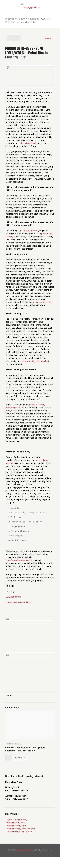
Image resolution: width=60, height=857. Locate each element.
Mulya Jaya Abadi (28, 143)
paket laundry (30, 230)
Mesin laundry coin (16, 822)
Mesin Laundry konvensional (21, 828)
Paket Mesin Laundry (17, 819)
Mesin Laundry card (16, 825)
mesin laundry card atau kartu (36, 361)
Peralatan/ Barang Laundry (19, 831)
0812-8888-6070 (13, 596)
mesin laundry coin (42, 301)
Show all (49, 38)
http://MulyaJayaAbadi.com (18, 560)
